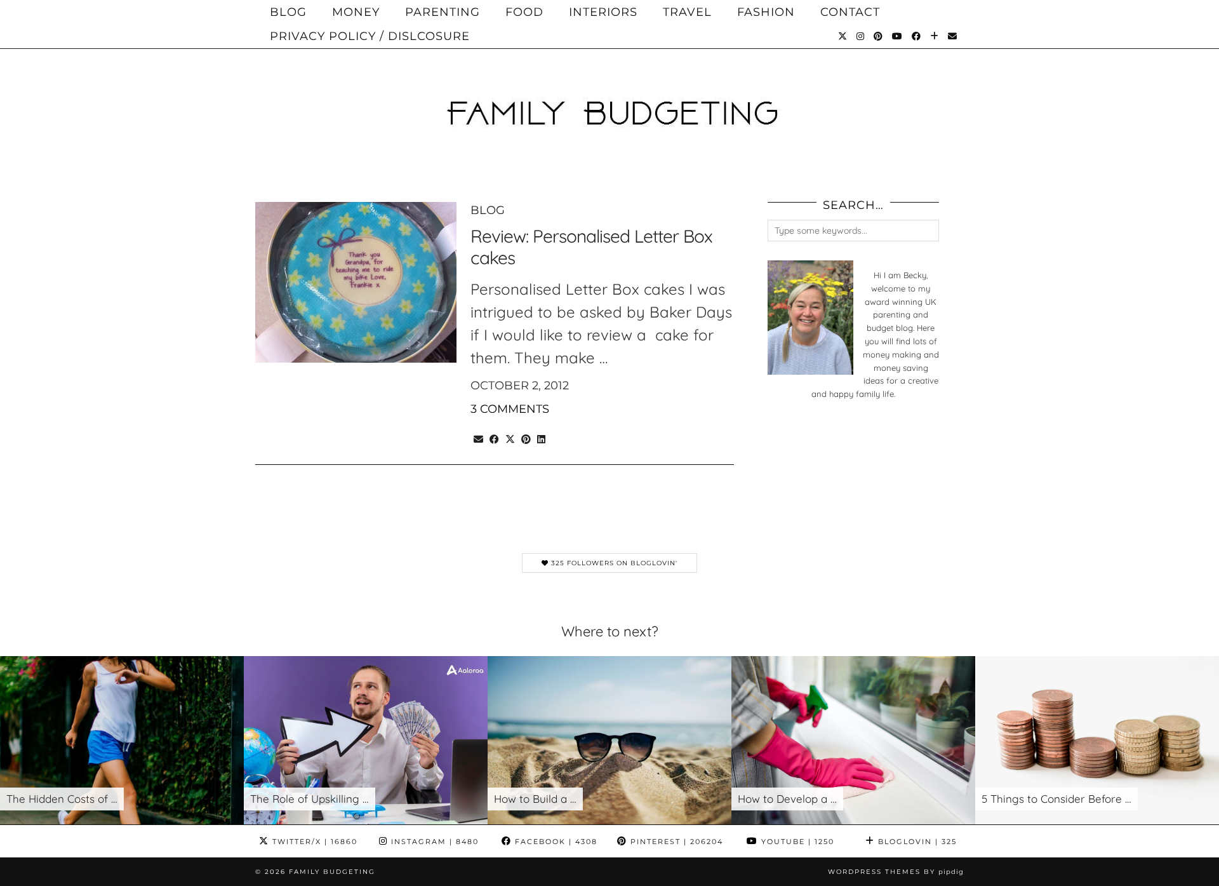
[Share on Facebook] (494, 437)
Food (524, 12)
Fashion (766, 12)
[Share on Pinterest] (526, 437)
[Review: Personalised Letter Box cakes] (355, 282)
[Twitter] (843, 36)
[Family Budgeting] (609, 91)
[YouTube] (897, 36)
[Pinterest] (878, 36)
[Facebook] (916, 36)
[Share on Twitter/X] (510, 437)
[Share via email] (478, 437)
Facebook (554, 841)
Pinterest (675, 841)
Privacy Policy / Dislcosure (370, 36)
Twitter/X (313, 841)
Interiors (603, 12)
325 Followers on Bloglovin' (613, 563)
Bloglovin (916, 841)
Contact (850, 12)
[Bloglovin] (934, 36)
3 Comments (509, 409)
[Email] (952, 36)
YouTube (796, 841)
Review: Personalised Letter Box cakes (591, 247)
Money (356, 12)
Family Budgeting (332, 872)
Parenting (442, 12)
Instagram (433, 841)
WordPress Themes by (896, 872)
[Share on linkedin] (541, 437)
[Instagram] (860, 36)
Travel (687, 12)
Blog (288, 12)
